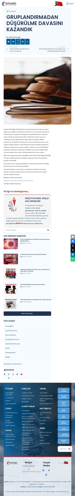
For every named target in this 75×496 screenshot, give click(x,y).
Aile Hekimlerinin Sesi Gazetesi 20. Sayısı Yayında (35, 299)
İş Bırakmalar (10, 439)
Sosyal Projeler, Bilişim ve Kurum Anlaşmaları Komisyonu (27, 441)
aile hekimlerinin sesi (12, 344)
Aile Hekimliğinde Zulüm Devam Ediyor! (32, 284)
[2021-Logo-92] (8, 3)
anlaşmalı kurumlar (12, 339)
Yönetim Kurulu (27, 393)
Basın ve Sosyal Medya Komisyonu (28, 417)
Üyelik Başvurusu (11, 413)
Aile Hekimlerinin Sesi (45, 414)
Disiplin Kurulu (26, 399)
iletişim (7, 357)
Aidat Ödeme (10, 425)
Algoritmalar (10, 445)
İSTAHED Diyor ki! (46, 432)
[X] (10, 376)
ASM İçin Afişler (45, 418)
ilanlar (7, 348)
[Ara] (48, 230)
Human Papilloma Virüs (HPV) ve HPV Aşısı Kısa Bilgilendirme (35, 240)
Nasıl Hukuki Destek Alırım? (10, 435)
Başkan (8, 401)
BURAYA (19, 223)
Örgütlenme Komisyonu (26, 434)
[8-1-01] (58, 3)
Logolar (42, 423)
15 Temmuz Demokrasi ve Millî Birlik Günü (33, 254)
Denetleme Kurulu (28, 396)
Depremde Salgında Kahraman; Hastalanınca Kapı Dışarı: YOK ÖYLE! (35, 270)
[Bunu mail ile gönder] (8, 42)
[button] (70, 3)
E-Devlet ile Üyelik (46, 396)
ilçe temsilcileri (10, 335)
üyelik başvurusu (11, 331)
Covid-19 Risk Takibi (44, 436)
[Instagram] (14, 374)
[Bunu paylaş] (13, 42)
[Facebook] (5, 374)
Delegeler (25, 402)
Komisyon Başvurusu (25, 448)
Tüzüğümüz (9, 398)
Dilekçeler (9, 442)
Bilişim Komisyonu (28, 424)
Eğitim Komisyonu (28, 427)
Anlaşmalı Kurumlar (9, 417)
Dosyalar (43, 420)
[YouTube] (22, 374)
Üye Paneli (43, 393)
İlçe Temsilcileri (10, 404)
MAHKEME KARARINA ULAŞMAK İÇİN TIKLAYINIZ (18, 180)
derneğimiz (9, 326)
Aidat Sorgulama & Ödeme (46, 400)
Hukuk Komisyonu (28, 430)
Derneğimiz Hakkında (9, 394)
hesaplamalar (10, 353)
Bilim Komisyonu (27, 421)
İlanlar (42, 440)
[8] (63, 462)
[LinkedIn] (18, 374)
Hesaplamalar (45, 443)
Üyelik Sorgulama (9, 421)
